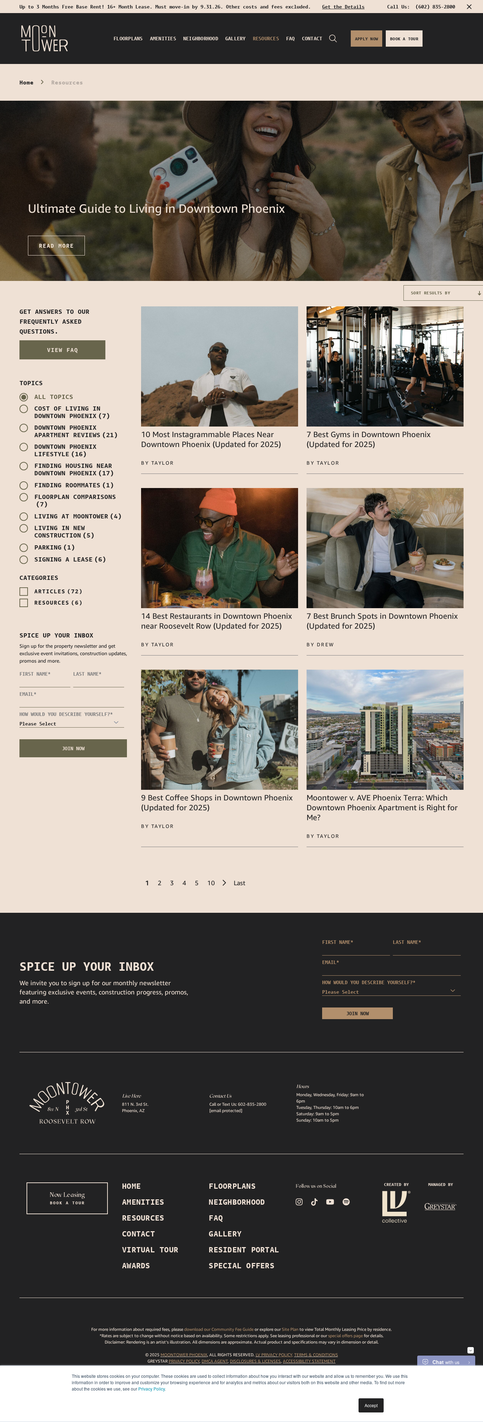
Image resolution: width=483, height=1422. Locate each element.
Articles (58, 591)
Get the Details (343, 7)
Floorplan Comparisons (75, 500)
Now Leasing (67, 1198)
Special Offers (241, 1265)
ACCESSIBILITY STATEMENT (309, 1361)
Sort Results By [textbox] (430, 292)
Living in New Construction (64, 531)
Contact (138, 1234)
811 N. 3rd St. (135, 1104)
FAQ (216, 1218)
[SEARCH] (333, 38)
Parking (54, 547)
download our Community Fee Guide (218, 1329)
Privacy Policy (151, 1389)
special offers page (345, 1335)
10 (211, 883)
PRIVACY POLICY (184, 1361)
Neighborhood (237, 1202)
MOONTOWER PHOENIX (184, 1354)
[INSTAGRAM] (299, 1201)
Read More (56, 245)
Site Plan (290, 1329)
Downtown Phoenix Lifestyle (65, 450)
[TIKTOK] (314, 1202)
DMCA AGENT (215, 1361)
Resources (58, 602)
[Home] (44, 38)
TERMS (301, 1354)
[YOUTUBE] (330, 1202)
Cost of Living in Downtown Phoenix (72, 412)
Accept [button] (371, 1405)
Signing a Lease (70, 559)
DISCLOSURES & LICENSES (255, 1361)
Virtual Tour (150, 1249)
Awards (136, 1265)
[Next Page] (224, 883)
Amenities (143, 1202)
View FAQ (62, 349)
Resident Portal (244, 1249)
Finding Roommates (74, 485)
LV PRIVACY (267, 1354)
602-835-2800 (252, 1104)
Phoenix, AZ (133, 1110)
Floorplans (232, 1186)
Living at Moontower (78, 516)
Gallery (225, 1234)
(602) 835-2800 (435, 7)
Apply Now (366, 38)
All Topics (53, 396)
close (469, 6)
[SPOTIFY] (346, 1201)
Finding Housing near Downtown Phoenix (74, 469)
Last (239, 883)
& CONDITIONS (323, 1354)
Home (26, 82)
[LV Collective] (396, 1207)
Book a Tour (404, 38)
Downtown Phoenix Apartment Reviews (76, 431)
